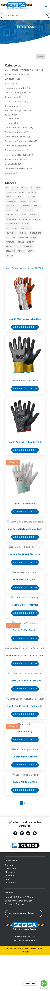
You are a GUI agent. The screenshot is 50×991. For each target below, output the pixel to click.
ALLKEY (15, 188)
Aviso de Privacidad (25, 936)
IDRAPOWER (11, 219)
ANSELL (24, 188)
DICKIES (23, 201)
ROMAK (21, 242)
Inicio (7, 268)
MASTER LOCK (12, 228)
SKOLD (18, 246)
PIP (14, 237)
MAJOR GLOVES (12, 224)
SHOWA (9, 246)
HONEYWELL (34, 215)
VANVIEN (9, 256)
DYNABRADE (11, 206)
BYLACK (9, 197)
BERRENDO (35, 188)
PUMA (33, 237)
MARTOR (25, 224)
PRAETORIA (23, 237)
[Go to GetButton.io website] (44, 988)
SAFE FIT (30, 242)
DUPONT (33, 201)
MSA (7, 237)
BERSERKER (11, 192)
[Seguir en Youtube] (28, 833)
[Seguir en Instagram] (22, 833)
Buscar (40, 57)
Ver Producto (24, 327)
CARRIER (19, 197)
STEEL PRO (28, 246)
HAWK (23, 215)
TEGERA (21, 251)
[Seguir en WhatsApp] (35, 833)
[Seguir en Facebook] (15, 833)
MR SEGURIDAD (35, 233)
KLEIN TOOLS (24, 219)
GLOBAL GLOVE (12, 210)
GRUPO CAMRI (11, 215)
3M (7, 188)
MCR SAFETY (26, 228)
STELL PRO (10, 251)
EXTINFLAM (24, 206)
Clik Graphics (25, 952)
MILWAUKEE (11, 233)
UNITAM (31, 251)
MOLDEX (22, 233)
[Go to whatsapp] (44, 983)
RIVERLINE (10, 242)
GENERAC (36, 206)
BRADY (22, 192)
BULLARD (32, 192)
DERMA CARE (11, 201)
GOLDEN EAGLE (28, 210)
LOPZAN (36, 219)
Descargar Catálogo (22, 913)
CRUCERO (31, 197)
